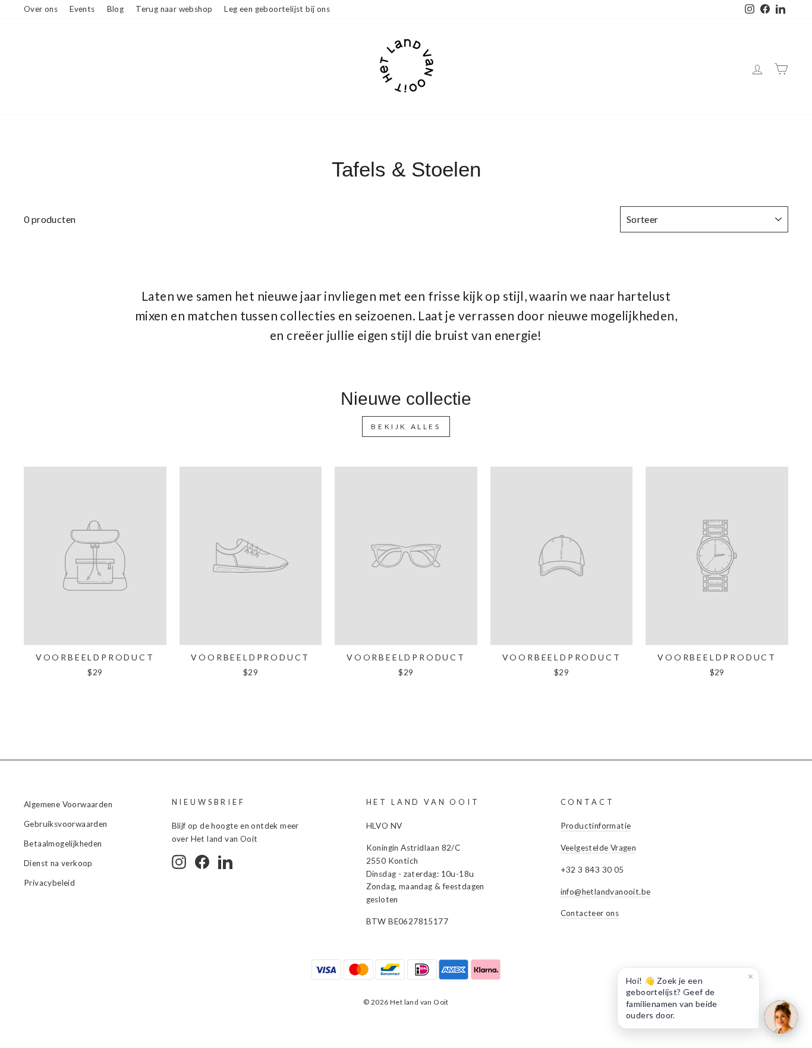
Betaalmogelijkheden (63, 843)
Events (82, 9)
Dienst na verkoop (58, 863)
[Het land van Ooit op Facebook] (202, 862)
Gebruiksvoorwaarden (66, 824)
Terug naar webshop (174, 9)
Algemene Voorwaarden (68, 804)
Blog (115, 9)
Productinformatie (596, 825)
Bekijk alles (405, 426)
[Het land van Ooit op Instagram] (179, 862)
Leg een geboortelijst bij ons (277, 9)
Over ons (41, 9)
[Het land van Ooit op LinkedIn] (225, 862)
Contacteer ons (590, 913)
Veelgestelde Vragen (599, 847)
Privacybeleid (49, 883)
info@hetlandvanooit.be (606, 891)
